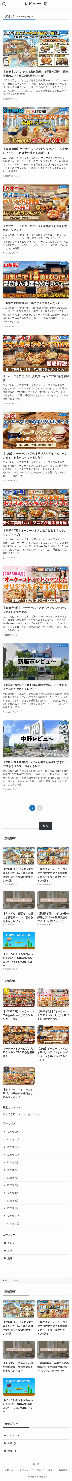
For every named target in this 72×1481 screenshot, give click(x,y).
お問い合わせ (11, 1470)
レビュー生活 (36, 4)
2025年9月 (12, 1162)
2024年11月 (13, 1223)
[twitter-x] (33, 1464)
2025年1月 (12, 1208)
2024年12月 (13, 1215)
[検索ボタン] (4, 4)
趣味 (9, 1258)
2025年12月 (13, 1139)
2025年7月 (12, 1177)
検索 (45, 825)
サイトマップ (26, 1470)
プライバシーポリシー (46, 1470)
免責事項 (63, 1470)
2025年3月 (12, 1200)
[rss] (38, 1464)
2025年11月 (13, 1147)
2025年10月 (13, 1154)
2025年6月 (12, 1185)
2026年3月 (12, 1131)
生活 (9, 1250)
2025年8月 (12, 1170)
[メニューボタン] (68, 4)
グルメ (11, 1243)
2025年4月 (12, 1192)
